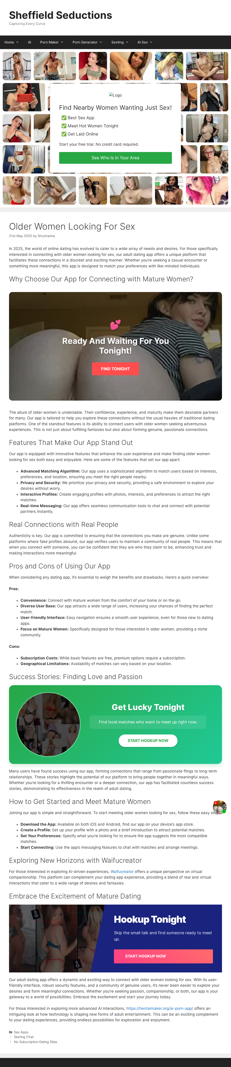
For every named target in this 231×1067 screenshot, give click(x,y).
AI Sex (143, 42)
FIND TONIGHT (115, 368)
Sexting (117, 42)
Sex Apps (21, 1032)
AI (29, 42)
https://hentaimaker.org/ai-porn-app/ (159, 1008)
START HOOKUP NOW (148, 740)
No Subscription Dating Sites (35, 1042)
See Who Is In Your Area (115, 157)
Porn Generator (85, 42)
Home (9, 42)
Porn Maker (49, 42)
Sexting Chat (24, 1037)
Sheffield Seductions (60, 15)
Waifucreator (122, 871)
